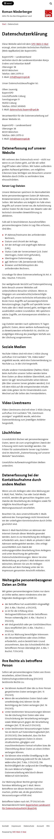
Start (4, 24)
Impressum (16, 826)
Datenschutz (29, 826)
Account (40, 826)
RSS (48, 826)
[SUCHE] (51, 3)
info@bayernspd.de (20, 77)
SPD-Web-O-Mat (39, 43)
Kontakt (5, 826)
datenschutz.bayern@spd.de (24, 109)
